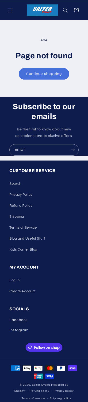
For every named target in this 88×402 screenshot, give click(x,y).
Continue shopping (44, 74)
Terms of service (33, 398)
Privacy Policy (20, 194)
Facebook (18, 320)
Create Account (22, 291)
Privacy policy (63, 391)
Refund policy (39, 391)
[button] (9, 10)
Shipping (16, 216)
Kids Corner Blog (23, 249)
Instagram (19, 330)
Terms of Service (23, 227)
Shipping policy (60, 398)
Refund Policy (20, 205)
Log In (14, 280)
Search (15, 183)
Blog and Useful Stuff (27, 238)
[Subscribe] (73, 150)
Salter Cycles (41, 385)
